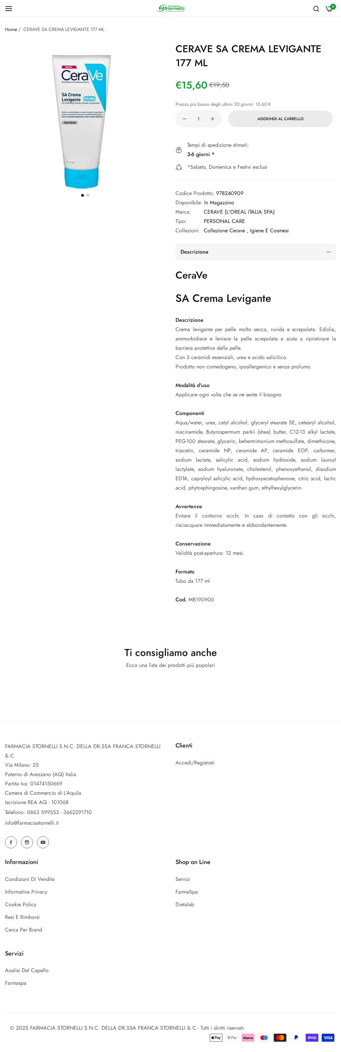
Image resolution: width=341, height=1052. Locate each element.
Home (11, 29)
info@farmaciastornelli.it (32, 823)
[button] (82, 195)
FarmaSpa (186, 892)
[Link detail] (12, 842)
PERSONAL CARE (224, 221)
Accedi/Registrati (194, 762)
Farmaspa (15, 983)
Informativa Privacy (26, 892)
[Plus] (212, 119)
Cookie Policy (20, 904)
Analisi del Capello (27, 970)
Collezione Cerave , (226, 230)
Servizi (182, 879)
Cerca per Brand (23, 930)
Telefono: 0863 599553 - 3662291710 (48, 812)
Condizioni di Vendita (30, 879)
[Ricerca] (316, 8)
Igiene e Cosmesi (269, 230)
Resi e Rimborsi (22, 917)
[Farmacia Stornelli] (170, 8)
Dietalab (184, 904)
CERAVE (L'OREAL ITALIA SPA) (239, 212)
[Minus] (184, 119)
